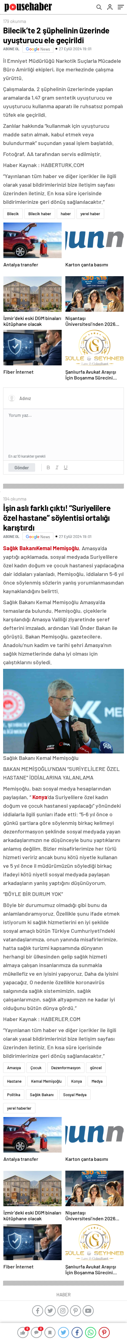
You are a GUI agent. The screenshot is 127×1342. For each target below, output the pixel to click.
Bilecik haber (39, 213)
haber (66, 213)
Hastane (14, 1081)
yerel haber (90, 213)
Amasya (14, 1067)
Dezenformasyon (65, 1067)
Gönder (21, 467)
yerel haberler (19, 1108)
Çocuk (36, 1067)
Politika (13, 1094)
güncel (96, 1067)
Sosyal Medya (75, 1094)
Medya (97, 1081)
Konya (76, 1081)
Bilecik (13, 213)
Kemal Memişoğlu (46, 1081)
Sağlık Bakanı (42, 1094)
